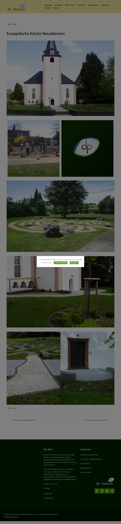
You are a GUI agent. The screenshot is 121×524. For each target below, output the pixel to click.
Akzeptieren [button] (74, 262)
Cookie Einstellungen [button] (60, 262)
